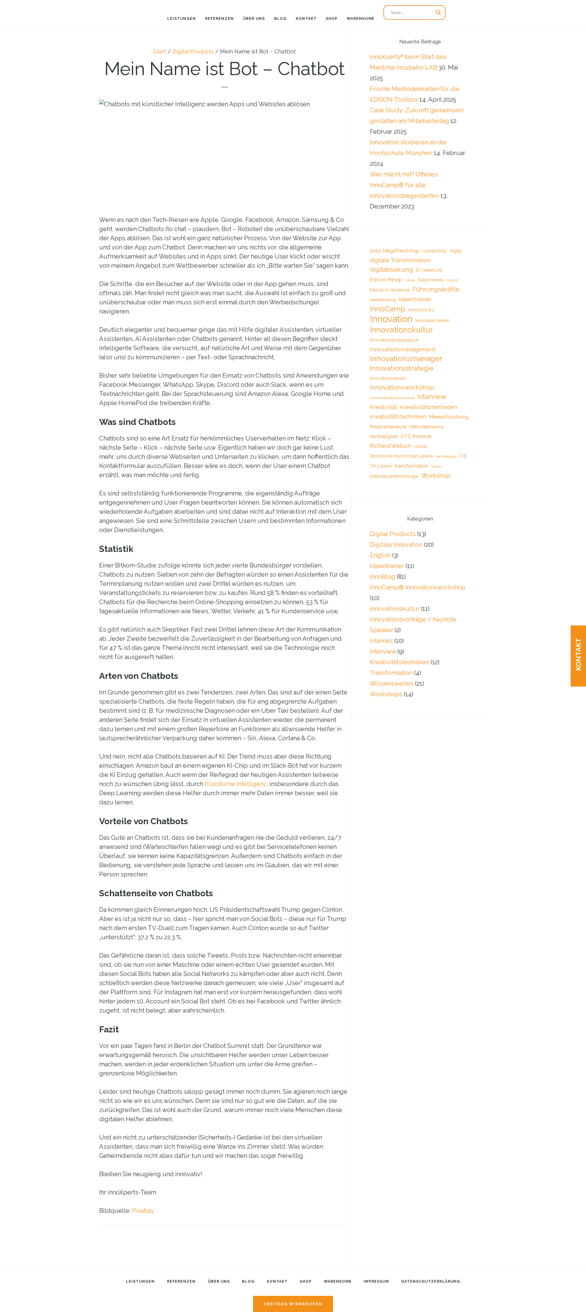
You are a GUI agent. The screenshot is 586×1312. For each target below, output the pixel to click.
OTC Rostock (415, 436)
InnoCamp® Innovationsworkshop (417, 587)
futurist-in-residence (390, 290)
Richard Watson (390, 446)
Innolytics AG (421, 309)
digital (456, 250)
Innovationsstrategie (401, 368)
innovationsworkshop (402, 387)
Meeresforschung (448, 417)
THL (463, 456)
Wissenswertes (392, 683)
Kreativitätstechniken (398, 416)
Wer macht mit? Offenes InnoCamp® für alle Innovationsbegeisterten (404, 185)
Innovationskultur (401, 329)
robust (420, 446)
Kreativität (383, 407)
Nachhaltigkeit (383, 436)
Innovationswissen (388, 378)
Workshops (386, 694)
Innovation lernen (432, 320)
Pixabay (143, 1210)
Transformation (391, 672)
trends (436, 466)
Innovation (391, 319)
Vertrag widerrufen (293, 1304)
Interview (431, 396)
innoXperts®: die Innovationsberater (39, 11)
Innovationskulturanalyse (394, 340)
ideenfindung (383, 299)
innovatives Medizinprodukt (392, 398)
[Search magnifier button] (438, 12)
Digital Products (393, 534)
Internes (381, 640)
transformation (411, 466)
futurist (452, 280)
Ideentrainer (415, 299)
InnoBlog (382, 576)
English (380, 555)
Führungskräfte (436, 289)
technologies (446, 456)
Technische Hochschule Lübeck (401, 456)
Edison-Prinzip (386, 280)
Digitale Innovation (396, 544)
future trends (430, 279)
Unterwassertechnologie (394, 476)
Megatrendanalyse (388, 426)
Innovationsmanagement (402, 349)
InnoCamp (387, 308)
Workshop (435, 475)
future (410, 280)
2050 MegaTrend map (395, 251)
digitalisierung (391, 269)
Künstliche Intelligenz (235, 784)
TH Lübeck (381, 466)
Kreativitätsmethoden (428, 407)
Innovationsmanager (406, 358)
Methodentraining (426, 426)
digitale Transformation (400, 260)
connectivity (435, 250)
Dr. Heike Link (429, 270)
